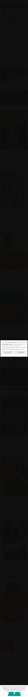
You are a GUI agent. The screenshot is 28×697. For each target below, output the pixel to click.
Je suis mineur (20, 352)
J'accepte (11, 692)
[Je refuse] (26, 691)
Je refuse (17, 692)
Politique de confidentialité (16, 690)
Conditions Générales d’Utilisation (15, 349)
